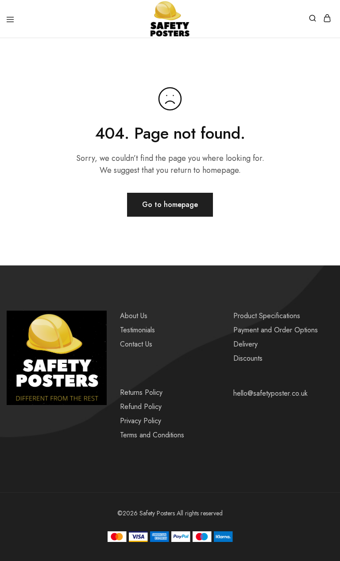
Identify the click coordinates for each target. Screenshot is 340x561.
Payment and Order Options (275, 330)
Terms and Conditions (152, 435)
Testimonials (137, 330)
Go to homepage (170, 204)
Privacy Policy (140, 421)
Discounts (248, 358)
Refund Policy (141, 406)
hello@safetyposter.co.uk (270, 393)
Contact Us (136, 344)
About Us (133, 316)
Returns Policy (141, 392)
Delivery (245, 344)
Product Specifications (266, 316)
